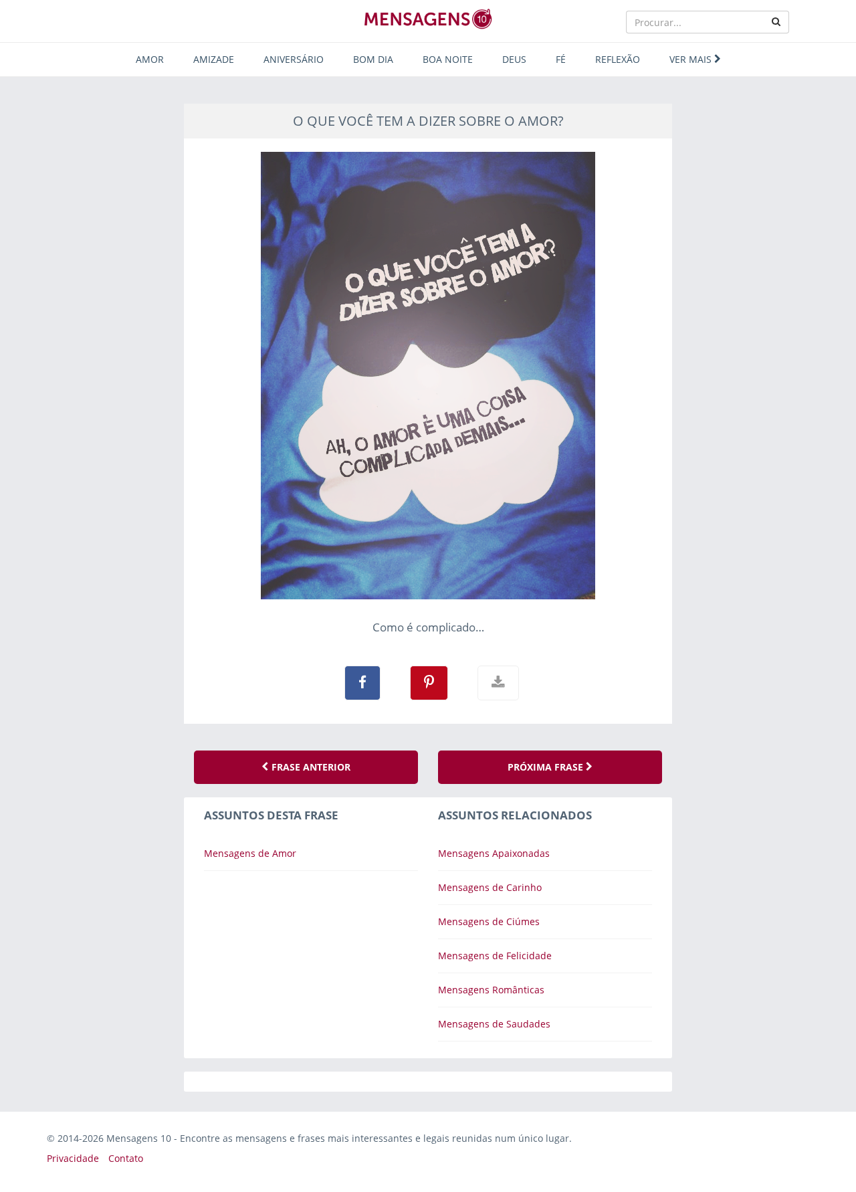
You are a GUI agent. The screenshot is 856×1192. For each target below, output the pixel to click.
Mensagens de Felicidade (495, 955)
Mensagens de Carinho (490, 887)
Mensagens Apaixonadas (494, 853)
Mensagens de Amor (250, 853)
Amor (150, 59)
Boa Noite (448, 59)
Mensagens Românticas (491, 989)
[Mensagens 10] (428, 19)
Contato (125, 1158)
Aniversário (293, 59)
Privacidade (73, 1158)
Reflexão (617, 59)
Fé (561, 59)
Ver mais (691, 59)
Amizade (213, 59)
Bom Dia (373, 59)
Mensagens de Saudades (494, 1023)
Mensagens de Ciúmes (489, 921)
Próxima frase (547, 767)
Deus (514, 59)
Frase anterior (309, 767)
